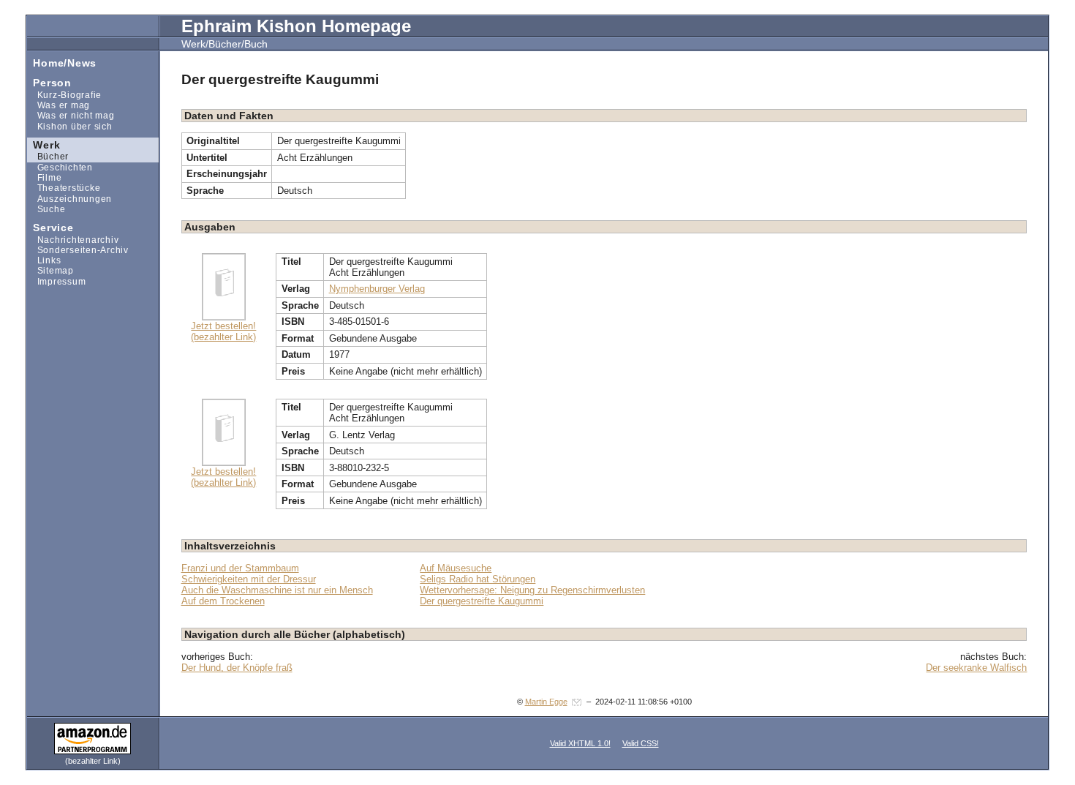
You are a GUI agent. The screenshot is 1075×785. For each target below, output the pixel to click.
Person (49, 82)
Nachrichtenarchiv (73, 239)
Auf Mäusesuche (455, 568)
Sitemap (50, 270)
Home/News (62, 62)
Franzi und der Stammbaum (240, 568)
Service (50, 227)
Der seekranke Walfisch (976, 667)
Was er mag (58, 105)
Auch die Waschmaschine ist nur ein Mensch (277, 590)
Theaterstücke (64, 187)
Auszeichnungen (69, 198)
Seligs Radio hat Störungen (477, 579)
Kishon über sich (70, 125)
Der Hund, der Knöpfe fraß (237, 667)
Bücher (48, 156)
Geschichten (60, 167)
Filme (44, 177)
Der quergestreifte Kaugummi (481, 601)
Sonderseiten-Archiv (78, 250)
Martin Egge (546, 701)
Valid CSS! (640, 743)
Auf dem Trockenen (223, 601)
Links (44, 260)
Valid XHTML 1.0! (580, 743)
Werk (44, 144)
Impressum (56, 281)
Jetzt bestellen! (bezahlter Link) (223, 331)
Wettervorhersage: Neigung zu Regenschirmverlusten (532, 590)
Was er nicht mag (71, 115)
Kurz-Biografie (64, 94)
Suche (46, 209)
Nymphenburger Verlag (377, 288)
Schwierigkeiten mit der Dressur (248, 579)
